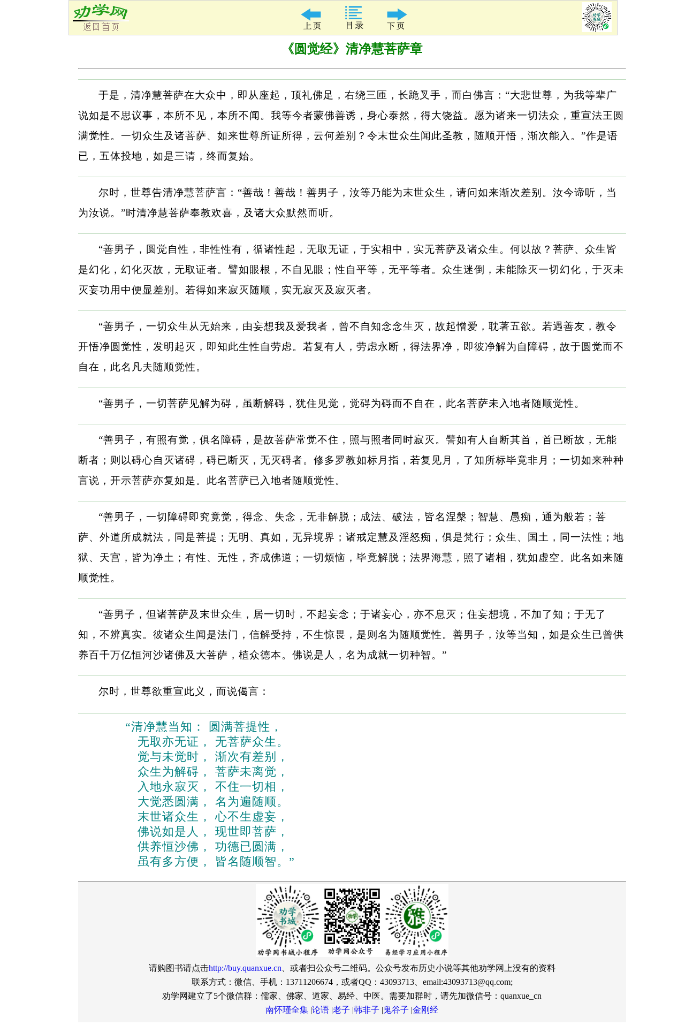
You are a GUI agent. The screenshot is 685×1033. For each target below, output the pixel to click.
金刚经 (425, 1009)
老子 (341, 1009)
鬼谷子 (396, 1009)
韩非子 (366, 1009)
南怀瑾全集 (286, 1009)
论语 (320, 1009)
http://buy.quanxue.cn (245, 968)
